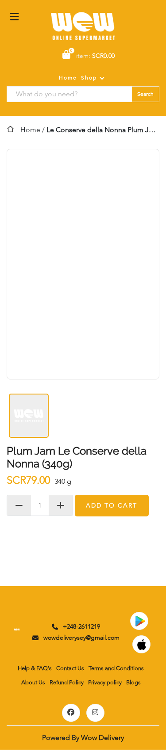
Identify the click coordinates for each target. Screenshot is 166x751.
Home (68, 77)
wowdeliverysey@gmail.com (81, 637)
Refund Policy (67, 682)
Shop (89, 77)
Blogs (133, 682)
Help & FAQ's (35, 668)
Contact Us (70, 668)
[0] (66, 55)
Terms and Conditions (116, 668)
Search (145, 94)
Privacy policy (105, 682)
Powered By (83, 737)
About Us (33, 682)
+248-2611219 (81, 626)
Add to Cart (111, 505)
